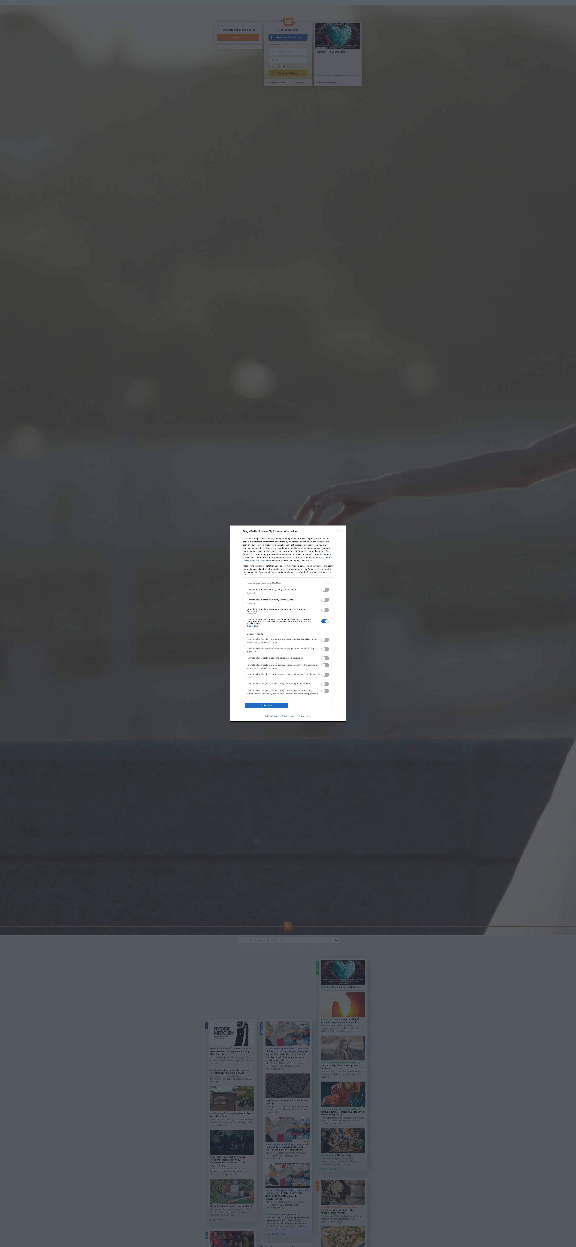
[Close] (340, 531)
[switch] (325, 590)
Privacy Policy (305, 716)
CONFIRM (266, 705)
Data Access (288, 716)
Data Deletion (271, 716)
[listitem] (288, 583)
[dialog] (288, 623)
